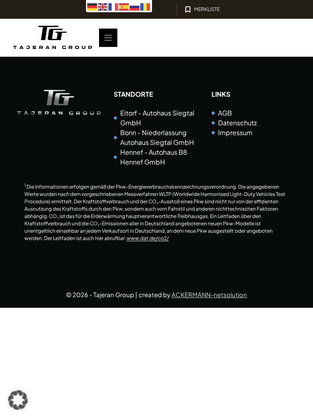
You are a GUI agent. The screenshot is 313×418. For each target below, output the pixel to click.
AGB (225, 113)
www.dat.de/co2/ (148, 238)
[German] (92, 6)
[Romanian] (145, 6)
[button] (18, 400)
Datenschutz (237, 122)
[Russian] (135, 6)
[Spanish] (124, 6)
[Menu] (108, 38)
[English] (103, 6)
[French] (113, 6)
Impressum (235, 132)
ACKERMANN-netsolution (209, 294)
